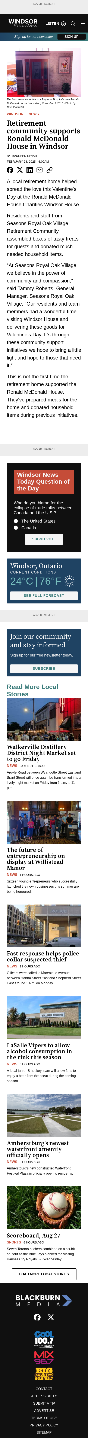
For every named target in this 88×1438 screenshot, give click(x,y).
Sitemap (44, 1432)
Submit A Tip (44, 1403)
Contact (44, 1389)
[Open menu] (83, 23)
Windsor (15, 114)
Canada (28, 527)
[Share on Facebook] (10, 170)
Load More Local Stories (44, 1274)
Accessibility (44, 1396)
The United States (38, 521)
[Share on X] (20, 170)
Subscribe (44, 668)
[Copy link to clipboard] (49, 170)
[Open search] (73, 23)
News (33, 114)
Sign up (72, 37)
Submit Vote (44, 539)
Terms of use (44, 1418)
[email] (39, 170)
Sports (14, 1242)
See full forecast (44, 595)
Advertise (44, 1411)
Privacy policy (44, 1425)
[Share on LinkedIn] (29, 170)
